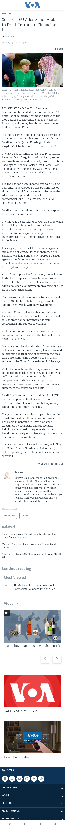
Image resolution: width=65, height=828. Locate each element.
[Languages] (40, 824)
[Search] (55, 824)
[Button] (58, 49)
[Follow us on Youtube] (19, 779)
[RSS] (34, 779)
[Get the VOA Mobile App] (32, 691)
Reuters (9, 36)
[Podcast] (41, 779)
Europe (6, 13)
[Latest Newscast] (10, 824)
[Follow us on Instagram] (27, 779)
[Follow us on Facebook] (5, 779)
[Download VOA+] (32, 737)
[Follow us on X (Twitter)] (12, 779)
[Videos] (25, 824)
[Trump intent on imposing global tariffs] (32, 626)
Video (8, 604)
